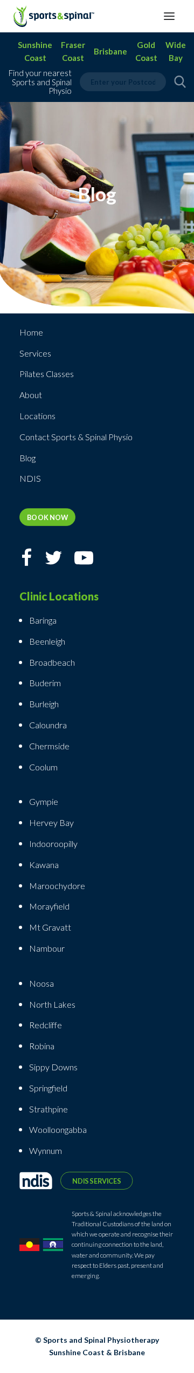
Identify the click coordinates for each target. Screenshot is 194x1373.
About (30, 395)
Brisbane (110, 51)
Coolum (43, 767)
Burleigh (44, 704)
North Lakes (52, 1004)
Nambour (47, 948)
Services (35, 353)
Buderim (45, 683)
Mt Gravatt (50, 927)
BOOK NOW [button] (47, 517)
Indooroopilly (53, 843)
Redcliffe (45, 1025)
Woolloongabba (58, 1129)
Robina (41, 1046)
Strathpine (48, 1109)
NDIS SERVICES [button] (96, 1181)
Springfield (48, 1088)
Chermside (49, 746)
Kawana (44, 864)
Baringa (43, 620)
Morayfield (49, 906)
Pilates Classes (46, 373)
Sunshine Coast (35, 51)
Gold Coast (146, 51)
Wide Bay (175, 51)
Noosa (41, 983)
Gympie (44, 801)
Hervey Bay (51, 822)
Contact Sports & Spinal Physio (76, 437)
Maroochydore (57, 885)
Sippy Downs (53, 1067)
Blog (27, 458)
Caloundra (48, 725)
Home (31, 332)
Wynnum (45, 1150)
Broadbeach (52, 662)
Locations (37, 416)
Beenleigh (47, 641)
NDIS (30, 478)
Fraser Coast (73, 51)
